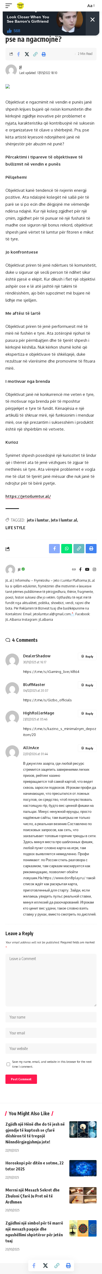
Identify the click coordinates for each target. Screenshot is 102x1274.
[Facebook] (80, 569)
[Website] (74, 569)
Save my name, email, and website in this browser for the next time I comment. (52, 1064)
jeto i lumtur (38, 520)
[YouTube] (87, 569)
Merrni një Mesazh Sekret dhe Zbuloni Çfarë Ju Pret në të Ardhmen (32, 1195)
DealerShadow (37, 656)
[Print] (44, 54)
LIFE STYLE (15, 527)
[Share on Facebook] (18, 54)
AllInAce (31, 747)
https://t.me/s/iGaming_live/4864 (51, 671)
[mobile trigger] (10, 5)
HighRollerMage (38, 713)
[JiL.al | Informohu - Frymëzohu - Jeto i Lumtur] (20, 5)
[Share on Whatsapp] (66, 548)
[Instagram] (94, 569)
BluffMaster (34, 684)
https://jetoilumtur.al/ (28, 496)
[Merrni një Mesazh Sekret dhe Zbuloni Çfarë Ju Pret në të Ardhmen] (83, 1195)
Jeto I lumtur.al (64, 520)
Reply (89, 656)
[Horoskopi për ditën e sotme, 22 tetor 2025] (83, 1168)
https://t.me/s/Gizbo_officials (47, 700)
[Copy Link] (35, 54)
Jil (20, 67)
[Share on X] (27, 54)
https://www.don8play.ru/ (64, 878)
